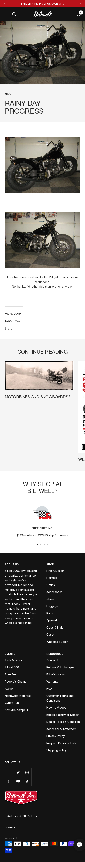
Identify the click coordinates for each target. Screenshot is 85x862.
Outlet (50, 634)
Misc (8, 94)
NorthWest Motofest (18, 695)
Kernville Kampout (16, 710)
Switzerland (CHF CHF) (20, 816)
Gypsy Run (12, 702)
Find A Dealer (55, 570)
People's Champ (15, 681)
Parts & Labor (13, 660)
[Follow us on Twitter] (18, 772)
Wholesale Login (57, 641)
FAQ (49, 688)
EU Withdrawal (55, 674)
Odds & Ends (54, 627)
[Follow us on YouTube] (18, 781)
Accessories (54, 592)
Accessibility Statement (61, 728)
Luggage (52, 606)
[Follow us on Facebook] (9, 772)
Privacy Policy (55, 736)
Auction (9, 688)
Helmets (51, 577)
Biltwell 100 (12, 667)
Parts (49, 613)
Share (8, 328)
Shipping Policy (56, 750)
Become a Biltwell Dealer (62, 714)
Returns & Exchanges (60, 667)
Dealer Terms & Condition (63, 721)
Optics (50, 585)
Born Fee (11, 674)
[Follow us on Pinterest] (9, 781)
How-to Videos (56, 707)
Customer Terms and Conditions (60, 698)
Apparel (51, 620)
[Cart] (78, 14)
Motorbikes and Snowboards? (37, 396)
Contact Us (53, 660)
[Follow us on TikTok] (27, 781)
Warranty (52, 681)
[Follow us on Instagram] (27, 772)
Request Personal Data (61, 743)
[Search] (14, 14)
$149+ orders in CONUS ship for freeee (42, 535)
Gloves (51, 599)
